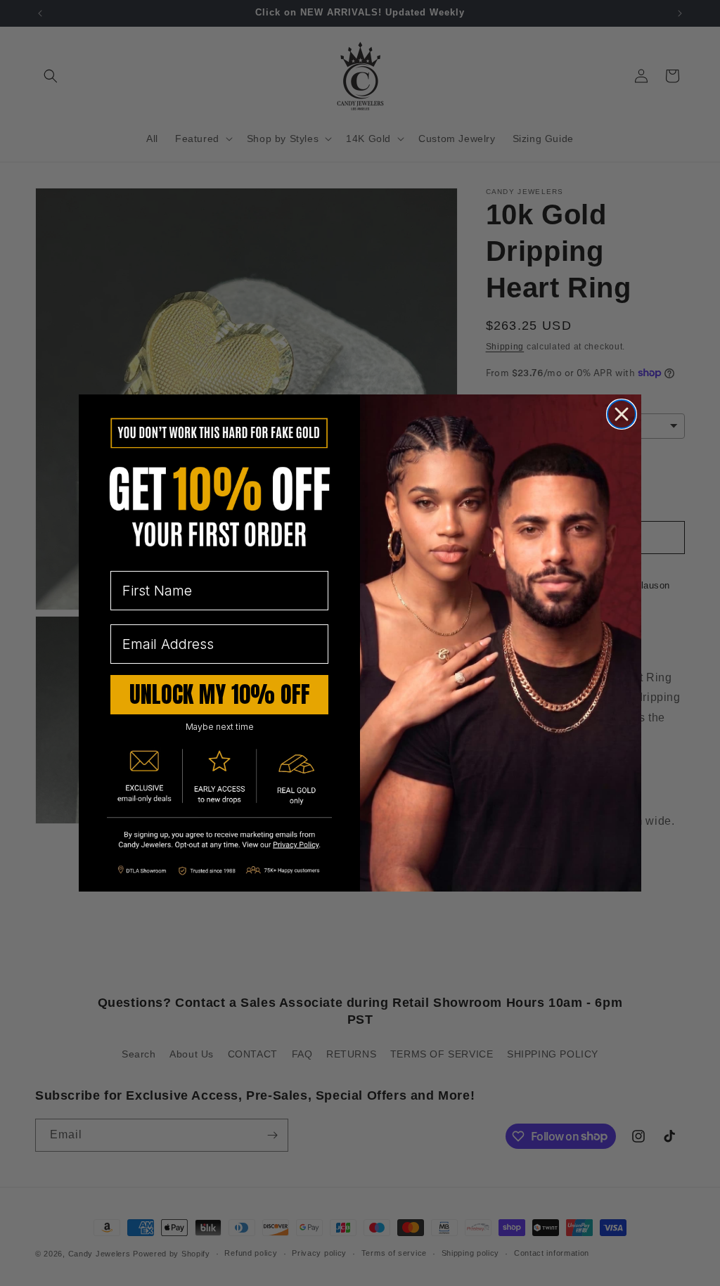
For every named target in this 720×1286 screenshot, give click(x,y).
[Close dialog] (622, 414)
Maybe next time (220, 726)
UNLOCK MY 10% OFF (219, 694)
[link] (219, 841)
